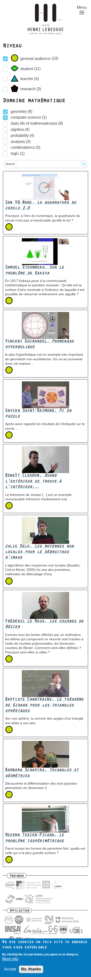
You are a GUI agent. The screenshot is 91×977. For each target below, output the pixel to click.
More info (10, 959)
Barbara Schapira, (42, 773)
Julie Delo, (39, 552)
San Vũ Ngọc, (40, 206)
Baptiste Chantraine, (44, 705)
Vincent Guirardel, (39, 344)
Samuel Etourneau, (34, 270)
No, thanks (31, 969)
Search (10, 164)
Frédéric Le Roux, (44, 624)
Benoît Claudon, (33, 481)
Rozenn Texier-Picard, (34, 838)
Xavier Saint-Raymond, (38, 414)
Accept (10, 969)
